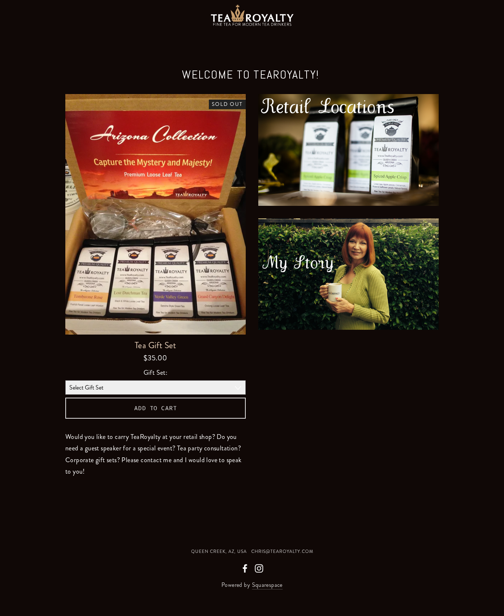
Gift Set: (156, 372)
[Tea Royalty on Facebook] (245, 568)
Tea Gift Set (155, 345)
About (144, 36)
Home (23, 36)
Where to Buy (83, 36)
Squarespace (267, 585)
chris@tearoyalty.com (282, 551)
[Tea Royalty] (259, 568)
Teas (184, 36)
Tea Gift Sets (238, 36)
